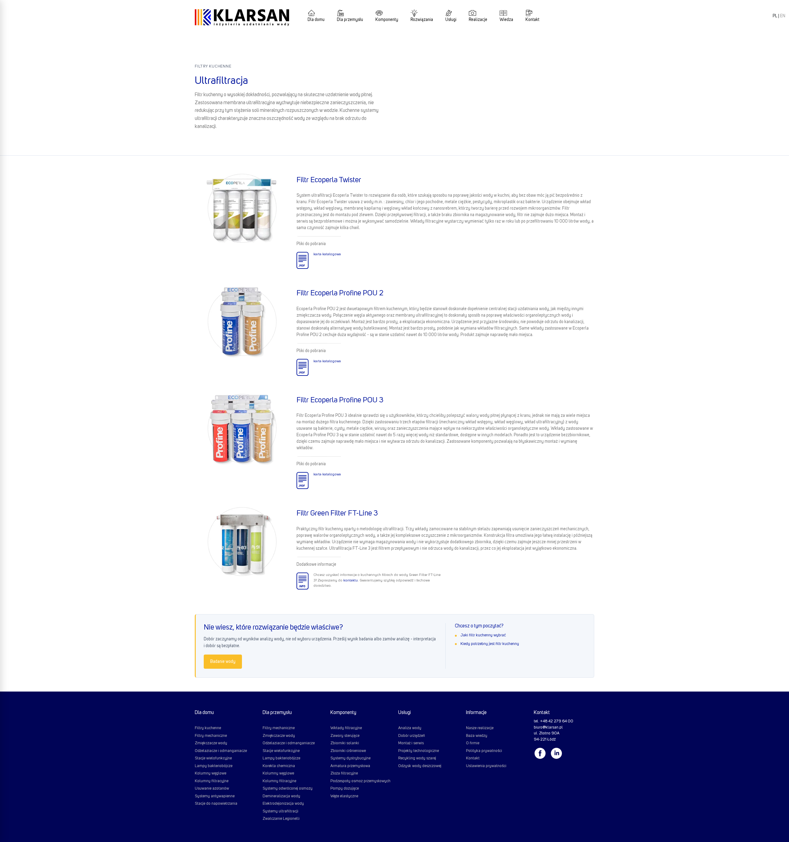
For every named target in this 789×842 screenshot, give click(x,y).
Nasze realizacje (479, 728)
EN (782, 16)
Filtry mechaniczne (211, 736)
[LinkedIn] (558, 753)
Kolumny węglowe (210, 773)
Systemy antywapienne (215, 796)
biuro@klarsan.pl (548, 727)
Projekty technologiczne (418, 751)
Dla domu (316, 20)
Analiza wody (409, 728)
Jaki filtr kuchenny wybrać (483, 635)
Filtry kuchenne (213, 66)
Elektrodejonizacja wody (283, 804)
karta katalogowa (327, 254)
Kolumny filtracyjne (211, 781)
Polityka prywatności (484, 751)
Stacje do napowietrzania (216, 804)
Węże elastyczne (344, 796)
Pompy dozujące (344, 789)
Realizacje (478, 20)
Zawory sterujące (344, 736)
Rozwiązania (422, 20)
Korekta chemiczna (279, 766)
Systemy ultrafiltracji (280, 811)
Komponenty (386, 20)
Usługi (450, 20)
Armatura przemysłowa (350, 766)
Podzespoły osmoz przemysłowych (360, 781)
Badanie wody (222, 661)
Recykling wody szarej (417, 758)
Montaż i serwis (411, 743)
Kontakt (532, 20)
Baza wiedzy (476, 736)
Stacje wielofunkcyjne (213, 758)
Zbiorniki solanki (344, 743)
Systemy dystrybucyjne (350, 758)
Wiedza (506, 20)
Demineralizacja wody (281, 796)
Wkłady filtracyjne (346, 728)
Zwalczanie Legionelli (281, 819)
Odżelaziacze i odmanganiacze (221, 751)
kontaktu (350, 580)
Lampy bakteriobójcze (213, 766)
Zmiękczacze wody (211, 743)
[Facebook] (541, 753)
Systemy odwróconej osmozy (288, 789)
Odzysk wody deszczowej (419, 766)
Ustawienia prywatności (486, 766)
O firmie (472, 743)
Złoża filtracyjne (344, 773)
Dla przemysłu (350, 20)
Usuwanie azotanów (212, 789)
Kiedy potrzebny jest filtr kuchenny (489, 644)
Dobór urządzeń (411, 736)
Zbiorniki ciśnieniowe (348, 751)
